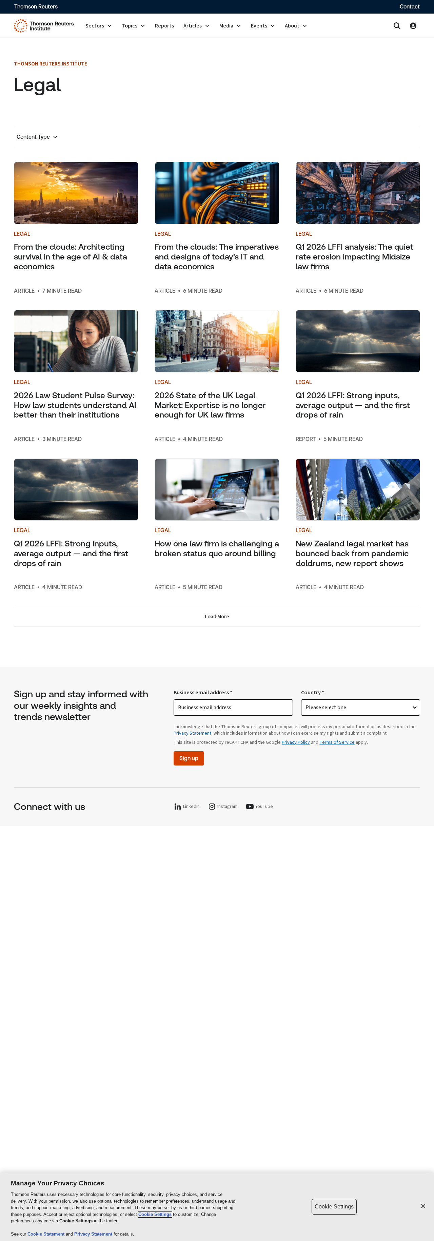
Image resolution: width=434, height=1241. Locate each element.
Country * (312, 692)
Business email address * (203, 692)
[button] (99, 26)
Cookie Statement (46, 1234)
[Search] (397, 26)
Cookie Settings (155, 1214)
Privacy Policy (296, 742)
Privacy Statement (192, 733)
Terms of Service (337, 742)
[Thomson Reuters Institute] (44, 26)
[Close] (423, 1206)
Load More (217, 616)
